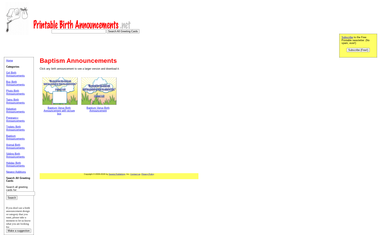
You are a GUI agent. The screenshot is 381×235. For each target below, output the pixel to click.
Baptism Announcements (15, 137)
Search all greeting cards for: (17, 188)
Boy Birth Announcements (15, 83)
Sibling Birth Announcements (15, 155)
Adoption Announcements (15, 110)
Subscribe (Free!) (358, 50)
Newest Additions (16, 171)
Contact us (135, 174)
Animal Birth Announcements (15, 146)
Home (9, 60)
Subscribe (347, 37)
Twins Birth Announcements (15, 101)
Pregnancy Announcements (15, 119)
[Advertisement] (76, 46)
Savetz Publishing (117, 174)
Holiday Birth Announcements (15, 164)
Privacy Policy (147, 174)
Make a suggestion (19, 230)
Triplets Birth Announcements (15, 128)
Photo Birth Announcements (15, 92)
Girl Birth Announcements (15, 74)
